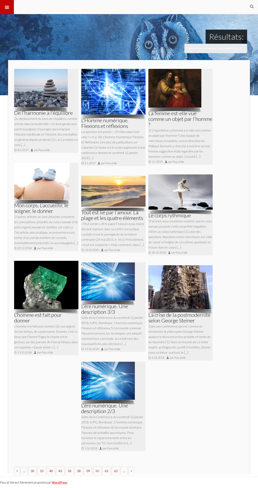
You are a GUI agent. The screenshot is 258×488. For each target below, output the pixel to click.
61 (106, 471)
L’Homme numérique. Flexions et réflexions (104, 123)
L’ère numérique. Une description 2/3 (104, 408)
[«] (17, 471)
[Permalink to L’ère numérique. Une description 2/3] (108, 381)
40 (51, 471)
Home (190, 48)
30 (32, 471)
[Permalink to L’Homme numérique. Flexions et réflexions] (113, 92)
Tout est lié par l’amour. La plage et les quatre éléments (112, 215)
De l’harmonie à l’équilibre (43, 113)
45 (60, 471)
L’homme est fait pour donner (38, 318)
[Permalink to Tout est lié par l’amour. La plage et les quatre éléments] (113, 191)
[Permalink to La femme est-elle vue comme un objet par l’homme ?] (174, 88)
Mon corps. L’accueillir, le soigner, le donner (41, 208)
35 (42, 471)
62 (116, 471)
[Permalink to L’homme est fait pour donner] (46, 285)
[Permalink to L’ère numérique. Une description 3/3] (108, 281)
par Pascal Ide (42, 150)
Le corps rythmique (169, 215)
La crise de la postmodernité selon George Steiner (179, 318)
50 (69, 471)
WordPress (59, 482)
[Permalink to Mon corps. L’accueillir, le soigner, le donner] (42, 181)
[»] (131, 471)
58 (79, 471)
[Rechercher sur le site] (252, 6)
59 (88, 471)
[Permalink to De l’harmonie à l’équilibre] (41, 88)
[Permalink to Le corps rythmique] (180, 192)
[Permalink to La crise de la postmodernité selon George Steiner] (180, 287)
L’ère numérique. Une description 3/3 (104, 309)
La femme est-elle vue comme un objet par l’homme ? (180, 119)
